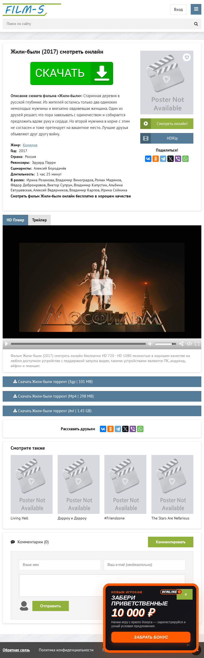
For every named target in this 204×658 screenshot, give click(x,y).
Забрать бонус (151, 637)
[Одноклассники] (155, 159)
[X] (170, 159)
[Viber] (178, 159)
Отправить (50, 606)
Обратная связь (16, 650)
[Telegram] (163, 159)
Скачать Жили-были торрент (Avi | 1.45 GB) (54, 410)
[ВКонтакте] (148, 159)
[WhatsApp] (185, 159)
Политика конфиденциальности (66, 650)
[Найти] (196, 24)
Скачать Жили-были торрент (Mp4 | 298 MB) (56, 396)
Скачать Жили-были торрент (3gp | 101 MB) (55, 381)
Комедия (30, 145)
